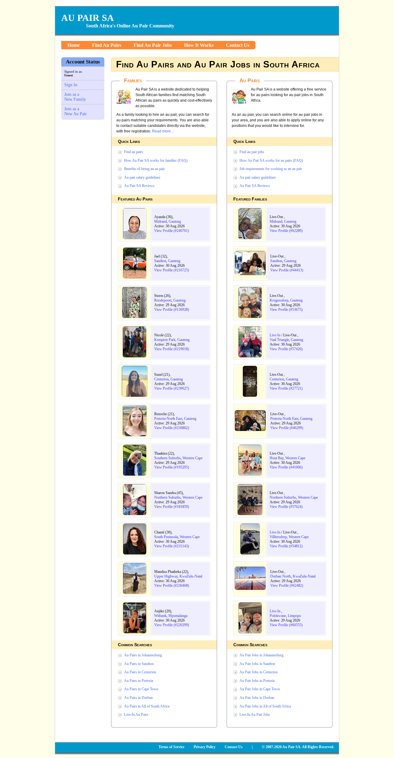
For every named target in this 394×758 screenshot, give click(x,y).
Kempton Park (164, 340)
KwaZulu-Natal (190, 576)
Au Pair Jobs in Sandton (257, 664)
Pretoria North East (168, 418)
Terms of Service (171, 747)
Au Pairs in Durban (138, 697)
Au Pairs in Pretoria (138, 681)
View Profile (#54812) (286, 546)
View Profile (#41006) (286, 467)
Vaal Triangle (279, 340)
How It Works (199, 45)
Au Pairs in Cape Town (141, 689)
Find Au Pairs (106, 45)
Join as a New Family (75, 97)
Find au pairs (133, 152)
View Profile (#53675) (286, 309)
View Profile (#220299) (171, 625)
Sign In (70, 85)
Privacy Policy (204, 747)
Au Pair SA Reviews (139, 186)
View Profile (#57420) (286, 349)
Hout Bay (276, 458)
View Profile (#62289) (286, 231)
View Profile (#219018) (171, 349)
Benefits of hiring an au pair (144, 169)
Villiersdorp (278, 537)
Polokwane (278, 616)
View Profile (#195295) (171, 467)
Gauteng (175, 221)
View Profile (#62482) (286, 585)
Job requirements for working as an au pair (270, 169)
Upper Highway (166, 576)
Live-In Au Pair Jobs (254, 714)
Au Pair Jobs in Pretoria (257, 681)
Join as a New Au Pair (75, 111)
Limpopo (294, 616)
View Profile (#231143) (171, 546)
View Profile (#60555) (286, 625)
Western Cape (193, 458)
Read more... (163, 131)
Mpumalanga (177, 616)
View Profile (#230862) (171, 428)
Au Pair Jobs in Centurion (258, 672)
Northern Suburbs (167, 497)
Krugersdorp (279, 300)
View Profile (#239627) (171, 388)
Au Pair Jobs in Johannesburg (261, 655)
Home (73, 45)
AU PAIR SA (87, 18)
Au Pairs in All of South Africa (146, 706)
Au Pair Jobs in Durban (256, 697)
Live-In (275, 335)
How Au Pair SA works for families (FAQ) (155, 160)
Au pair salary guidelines (142, 177)
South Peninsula (166, 537)
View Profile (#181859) (171, 507)
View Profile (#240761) (171, 231)
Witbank (160, 616)
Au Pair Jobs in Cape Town (259, 689)
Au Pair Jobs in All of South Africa (265, 706)
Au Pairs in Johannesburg (143, 655)
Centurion (161, 379)
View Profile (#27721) (286, 388)
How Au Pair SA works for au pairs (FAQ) (271, 160)
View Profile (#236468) (171, 585)
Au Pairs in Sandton (139, 664)
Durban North (280, 576)
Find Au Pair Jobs (153, 45)
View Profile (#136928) (171, 309)
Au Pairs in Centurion (140, 672)
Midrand (160, 221)
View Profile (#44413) (286, 270)
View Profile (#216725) (171, 270)
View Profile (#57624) (286, 507)
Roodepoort (162, 300)
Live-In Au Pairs (136, 714)
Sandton (160, 261)
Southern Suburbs (167, 458)
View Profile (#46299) (286, 428)
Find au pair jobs (251, 152)
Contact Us (237, 45)
